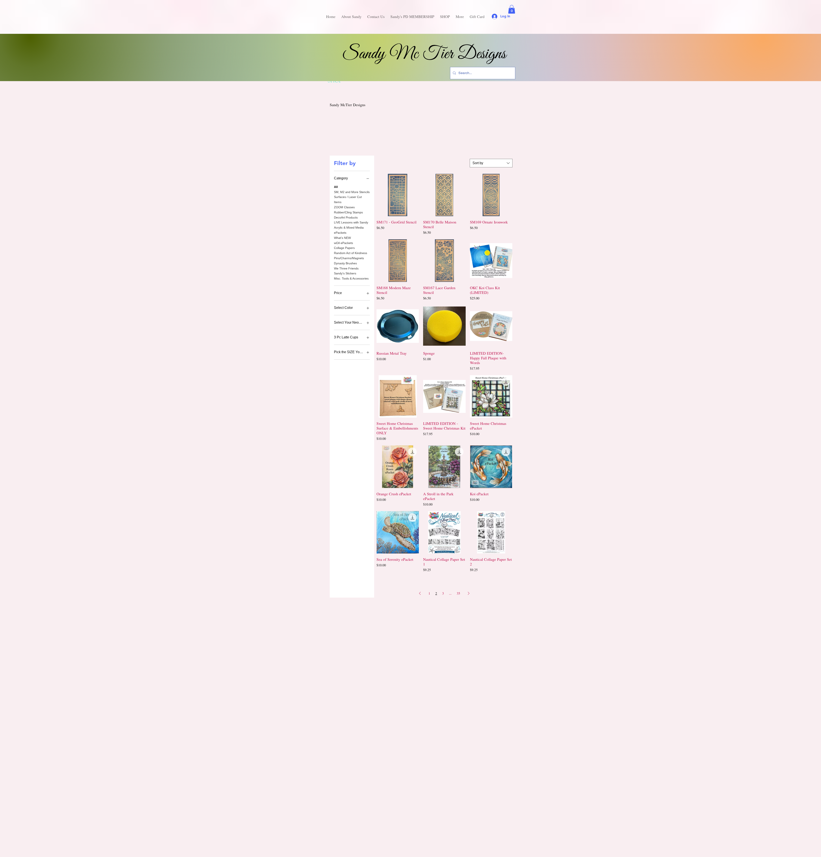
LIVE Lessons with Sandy (351, 222)
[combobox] (491, 163)
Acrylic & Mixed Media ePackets (349, 230)
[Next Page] (468, 593)
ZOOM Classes (344, 207)
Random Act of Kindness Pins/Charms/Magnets (350, 255)
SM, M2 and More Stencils (352, 192)
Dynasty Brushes (345, 263)
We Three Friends (346, 268)
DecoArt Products (346, 217)
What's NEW (342, 238)
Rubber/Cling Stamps (348, 212)
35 (458, 593)
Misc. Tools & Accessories (351, 278)
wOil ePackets (343, 243)
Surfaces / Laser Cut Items (348, 199)
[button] (511, 9)
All (336, 187)
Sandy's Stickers (345, 273)
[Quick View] (398, 195)
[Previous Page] (419, 593)
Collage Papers (344, 248)
